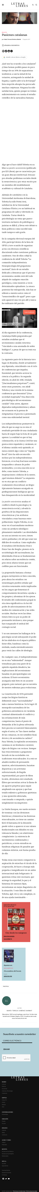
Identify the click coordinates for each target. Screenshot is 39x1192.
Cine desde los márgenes (16, 933)
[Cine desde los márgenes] (16, 920)
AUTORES (26, 1025)
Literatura (4, 1093)
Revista (4, 32)
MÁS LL (4, 1161)
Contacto (4, 1175)
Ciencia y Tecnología (7, 1091)
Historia (4, 1130)
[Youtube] (9, 1179)
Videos (3, 1142)
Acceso (4, 1164)
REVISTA (4, 1149)
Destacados (5, 1156)
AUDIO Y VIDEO (6, 1140)
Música (4, 1105)
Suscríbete (8, 939)
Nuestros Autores (6, 1173)
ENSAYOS (4, 1128)
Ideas (3, 1133)
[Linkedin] (9, 51)
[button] (4, 4)
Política (6, 986)
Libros (3, 1102)
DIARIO (4, 1082)
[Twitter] (6, 51)
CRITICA (4, 1098)
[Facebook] (3, 51)
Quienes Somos (6, 1170)
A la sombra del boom (12, 971)
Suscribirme (5, 1166)
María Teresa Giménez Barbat (19, 1011)
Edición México (9, 936)
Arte (3, 1107)
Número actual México (8, 1151)
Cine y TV (4, 1100)
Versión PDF (8, 976)
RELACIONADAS (9, 1025)
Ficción (4, 1123)
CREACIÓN (5, 1119)
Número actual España (8, 1154)
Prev (4, 922)
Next (27, 922)
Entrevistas (5, 1114)
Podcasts (4, 1145)
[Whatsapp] (11, 51)
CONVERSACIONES (7, 1112)
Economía (4, 1089)
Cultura (4, 1084)
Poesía (3, 1121)
